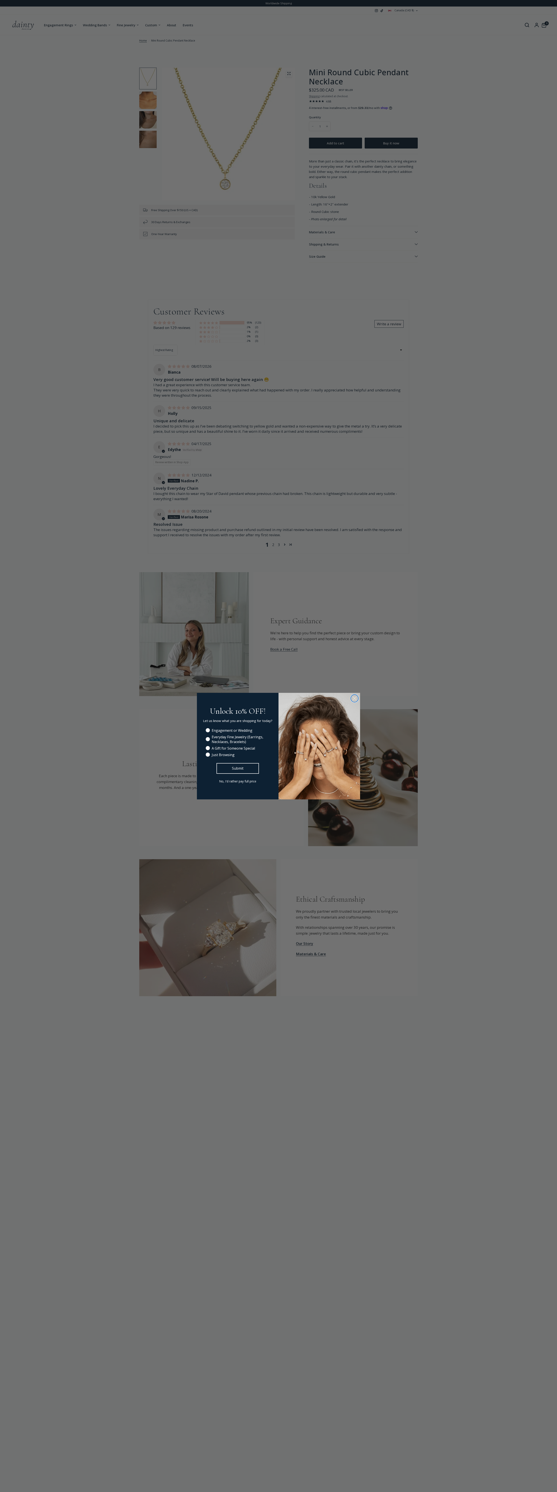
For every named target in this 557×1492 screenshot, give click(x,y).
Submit (237, 768)
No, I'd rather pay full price (237, 781)
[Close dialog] (354, 698)
